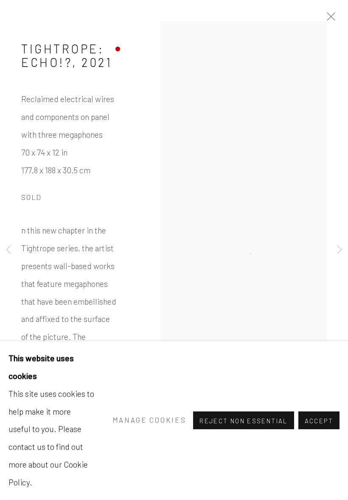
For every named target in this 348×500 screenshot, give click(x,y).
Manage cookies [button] (149, 420)
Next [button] (339, 250)
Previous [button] (8, 250)
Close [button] (329, 19)
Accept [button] (319, 421)
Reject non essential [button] (243, 421)
